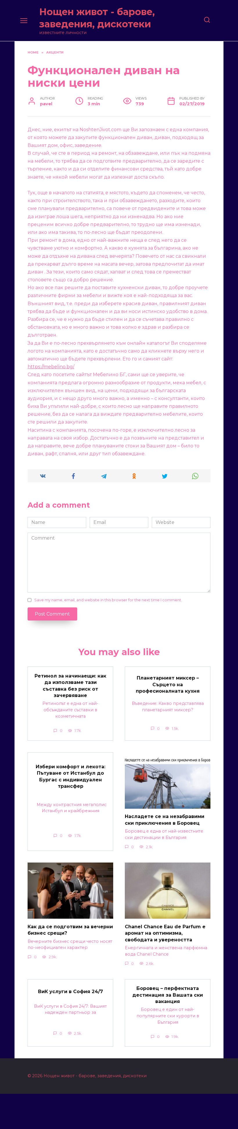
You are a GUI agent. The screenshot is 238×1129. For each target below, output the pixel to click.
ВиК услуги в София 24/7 (70, 991)
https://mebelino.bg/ (51, 366)
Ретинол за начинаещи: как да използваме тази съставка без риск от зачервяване (70, 685)
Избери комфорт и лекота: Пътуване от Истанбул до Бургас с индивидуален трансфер (70, 776)
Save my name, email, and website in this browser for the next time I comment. (108, 600)
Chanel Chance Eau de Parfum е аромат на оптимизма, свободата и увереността (165, 933)
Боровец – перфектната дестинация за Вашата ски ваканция (167, 995)
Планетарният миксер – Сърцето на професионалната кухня (168, 684)
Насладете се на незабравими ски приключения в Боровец (164, 820)
